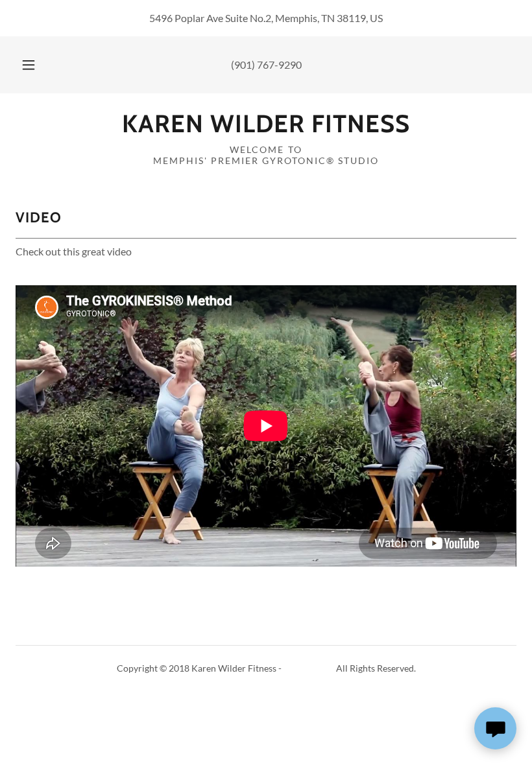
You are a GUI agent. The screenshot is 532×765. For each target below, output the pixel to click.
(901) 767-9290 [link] (266, 64)
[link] (266, 128)
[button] (38, 65)
